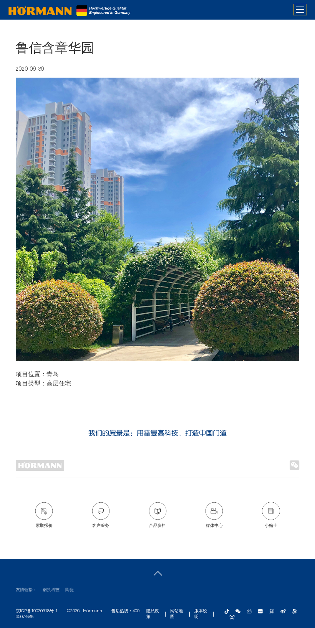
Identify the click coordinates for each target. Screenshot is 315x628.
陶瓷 (69, 590)
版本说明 (200, 614)
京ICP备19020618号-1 (37, 611)
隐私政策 (152, 614)
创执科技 (51, 590)
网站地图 (176, 614)
